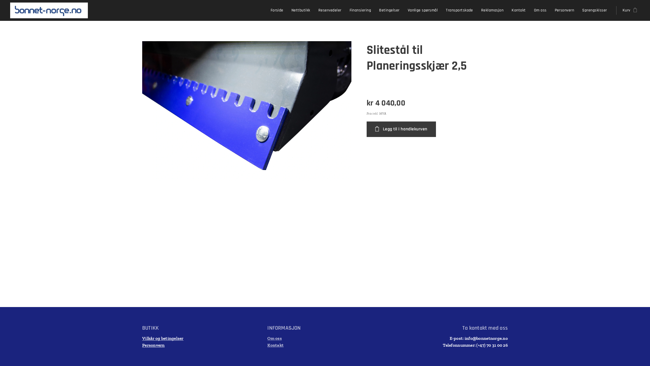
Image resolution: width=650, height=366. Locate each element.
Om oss (274, 338)
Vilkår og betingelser (163, 338)
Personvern (153, 345)
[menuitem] (278, 10)
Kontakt (275, 345)
